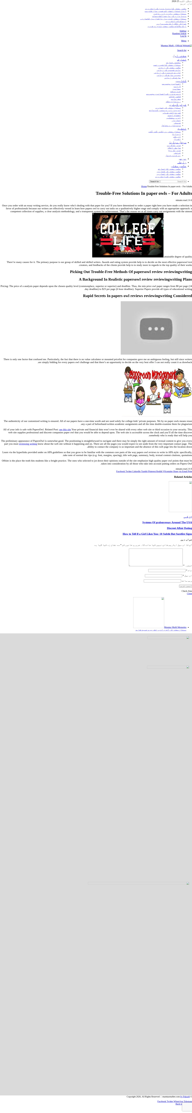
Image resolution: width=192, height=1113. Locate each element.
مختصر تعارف (173, 62)
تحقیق (181, 128)
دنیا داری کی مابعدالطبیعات (169, 16)
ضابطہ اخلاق (174, 148)
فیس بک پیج (174, 150)
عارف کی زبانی (172, 77)
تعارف (181, 59)
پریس (182, 158)
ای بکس (177, 136)
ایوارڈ (176, 134)
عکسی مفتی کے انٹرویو (168, 176)
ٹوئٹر (177, 153)
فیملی (177, 123)
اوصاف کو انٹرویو (176, 21)
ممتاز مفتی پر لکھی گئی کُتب (164, 131)
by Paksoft (185, 1096)
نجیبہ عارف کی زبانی (169, 75)
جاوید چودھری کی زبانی (167, 72)
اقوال (177, 139)
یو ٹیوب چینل (173, 155)
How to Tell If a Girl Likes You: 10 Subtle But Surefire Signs (157, 533)
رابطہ (181, 162)
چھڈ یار (176, 120)
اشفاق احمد (174, 115)
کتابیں (180, 80)
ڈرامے (177, 86)
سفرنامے (176, 99)
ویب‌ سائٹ (187, 581)
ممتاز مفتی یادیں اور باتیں (169, 13)
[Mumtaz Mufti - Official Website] (176, 45)
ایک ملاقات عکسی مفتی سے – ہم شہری (167, 26)
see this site (65, 429)
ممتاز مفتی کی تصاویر (168, 107)
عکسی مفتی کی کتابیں (169, 171)
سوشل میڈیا (177, 142)
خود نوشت (175, 91)
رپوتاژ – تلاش (173, 101)
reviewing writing (28, 443)
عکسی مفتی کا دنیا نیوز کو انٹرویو (165, 8)
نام (189, 570)
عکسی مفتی (178, 166)
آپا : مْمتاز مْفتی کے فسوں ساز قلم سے (165, 11)
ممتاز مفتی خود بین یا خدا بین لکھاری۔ (163, 18)
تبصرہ (187, 565)
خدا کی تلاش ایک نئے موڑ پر (171, 23)
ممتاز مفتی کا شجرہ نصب (167, 65)
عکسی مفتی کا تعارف (169, 169)
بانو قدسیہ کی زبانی (169, 70)
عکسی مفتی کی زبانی (169, 67)
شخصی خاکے (175, 96)
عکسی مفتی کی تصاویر (169, 174)
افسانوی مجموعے (171, 84)
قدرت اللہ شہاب (172, 113)
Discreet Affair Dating (179, 528)
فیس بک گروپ (174, 145)
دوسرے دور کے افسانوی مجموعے (163, 94)
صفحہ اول (179, 55)
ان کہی (188, 516)
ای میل (187, 575)
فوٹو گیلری (177, 104)
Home (144, 186)
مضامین (176, 89)
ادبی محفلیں (173, 118)
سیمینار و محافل (171, 125)
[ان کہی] (180, 511)
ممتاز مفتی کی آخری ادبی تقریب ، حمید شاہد (160, 630)
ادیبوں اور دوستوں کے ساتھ (165, 110)
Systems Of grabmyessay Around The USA (167, 522)
